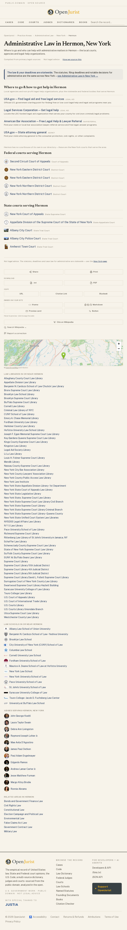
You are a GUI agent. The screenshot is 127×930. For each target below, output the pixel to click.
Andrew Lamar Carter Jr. (23, 769)
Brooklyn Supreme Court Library (21, 398)
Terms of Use (111, 917)
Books (83, 22)
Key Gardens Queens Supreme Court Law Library (29, 438)
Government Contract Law (18, 827)
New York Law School (20, 671)
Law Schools (63, 886)
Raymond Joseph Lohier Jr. (24, 735)
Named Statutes (65, 890)
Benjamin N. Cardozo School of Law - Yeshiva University (38, 634)
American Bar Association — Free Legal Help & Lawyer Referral (43, 121)
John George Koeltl (21, 716)
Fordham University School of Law (27, 660)
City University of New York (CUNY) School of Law (36, 644)
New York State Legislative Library (22, 493)
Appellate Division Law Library (20, 382)
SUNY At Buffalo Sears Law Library (23, 557)
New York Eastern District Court (30, 169)
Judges (48, 22)
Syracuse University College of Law (28, 692)
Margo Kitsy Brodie (21, 782)
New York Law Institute (16, 481)
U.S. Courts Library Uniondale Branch (23, 609)
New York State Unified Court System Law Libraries (31, 517)
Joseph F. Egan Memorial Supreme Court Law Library (31, 434)
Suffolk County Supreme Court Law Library (27, 553)
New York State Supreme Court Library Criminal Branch (33, 509)
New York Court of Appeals (27, 214)
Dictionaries (65, 22)
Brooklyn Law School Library (19, 394)
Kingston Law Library (15, 446)
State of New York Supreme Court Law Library (28, 549)
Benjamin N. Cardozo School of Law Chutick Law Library (34, 386)
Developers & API (101, 867)
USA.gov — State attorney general (25, 132)
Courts (34, 22)
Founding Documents (67, 895)
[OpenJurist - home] (63, 12)
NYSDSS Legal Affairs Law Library (22, 521)
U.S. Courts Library (14, 605)
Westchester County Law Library (21, 617)
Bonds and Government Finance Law (23, 801)
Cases (9, 22)
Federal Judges (64, 878)
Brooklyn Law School (20, 639)
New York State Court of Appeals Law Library (28, 489)
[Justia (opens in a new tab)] (11, 904)
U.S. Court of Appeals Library (19, 597)
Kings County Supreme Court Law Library (26, 442)
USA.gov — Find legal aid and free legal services (34, 99)
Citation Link (61, 294)
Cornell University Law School (25, 655)
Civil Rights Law (12, 805)
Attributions (94, 917)
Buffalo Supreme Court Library (20, 402)
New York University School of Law (27, 676)
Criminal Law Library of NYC (19, 410)
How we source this (72, 59)
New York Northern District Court (31, 185)
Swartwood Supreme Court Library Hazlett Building (31, 585)
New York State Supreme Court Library (24, 505)
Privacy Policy (12, 921)
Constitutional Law (14, 809)
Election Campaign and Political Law (23, 814)
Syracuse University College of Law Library (27, 589)
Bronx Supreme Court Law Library (22, 390)
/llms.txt (96, 872)
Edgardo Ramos (19, 762)
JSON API (97, 877)
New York (61, 35)
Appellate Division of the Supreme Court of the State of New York (51, 222)
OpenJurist (9, 35)
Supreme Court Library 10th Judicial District (27, 565)
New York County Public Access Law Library (27, 477)
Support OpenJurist (103, 888)
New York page (100, 261)
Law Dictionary (64, 873)
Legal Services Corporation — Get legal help (31, 110)
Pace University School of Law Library (24, 529)
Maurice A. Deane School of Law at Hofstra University (38, 666)
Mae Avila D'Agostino (22, 742)
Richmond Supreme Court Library (21, 533)
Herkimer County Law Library (19, 426)
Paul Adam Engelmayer (23, 755)
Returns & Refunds (73, 917)
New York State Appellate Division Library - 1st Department (35, 485)
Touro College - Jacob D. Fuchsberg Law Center (34, 698)
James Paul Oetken (21, 749)
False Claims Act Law (15, 822)
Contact (54, 917)
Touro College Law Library (18, 593)
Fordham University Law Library (20, 422)
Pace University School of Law (25, 682)
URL (21, 294)
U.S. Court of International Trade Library (25, 601)
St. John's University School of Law (27, 687)
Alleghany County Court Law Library (23, 378)
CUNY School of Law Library (19, 414)
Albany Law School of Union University (29, 629)
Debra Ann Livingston (22, 729)
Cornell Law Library (14, 406)
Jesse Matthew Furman (23, 775)
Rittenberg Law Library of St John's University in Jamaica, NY (35, 537)
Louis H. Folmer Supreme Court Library (24, 458)
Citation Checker (65, 903)
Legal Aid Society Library (17, 450)
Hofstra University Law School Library (24, 430)
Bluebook (103, 294)
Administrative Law (44, 35)
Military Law (10, 831)
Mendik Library (12, 462)
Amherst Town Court (23, 246)
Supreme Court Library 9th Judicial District (26, 573)
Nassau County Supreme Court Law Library (27, 466)
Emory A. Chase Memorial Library (21, 418)
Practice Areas (25, 35)
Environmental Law (14, 818)
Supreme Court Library (16, 561)
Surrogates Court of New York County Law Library (30, 581)
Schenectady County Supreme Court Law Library (30, 545)
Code (21, 22)
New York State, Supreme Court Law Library (27, 497)
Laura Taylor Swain (21, 722)
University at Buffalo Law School (27, 703)
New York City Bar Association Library (24, 469)
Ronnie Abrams (19, 789)
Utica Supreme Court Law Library (21, 613)
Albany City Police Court (25, 238)
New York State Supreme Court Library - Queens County (33, 513)
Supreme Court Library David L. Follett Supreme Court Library (36, 577)
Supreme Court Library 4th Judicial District (26, 569)
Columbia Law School (20, 650)
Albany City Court (21, 230)
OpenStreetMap (12, 368)
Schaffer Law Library (15, 541)
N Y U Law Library (13, 525)
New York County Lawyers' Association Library (28, 473)
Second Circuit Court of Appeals (30, 161)
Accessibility (37, 917)
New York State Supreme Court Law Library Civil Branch (33, 501)
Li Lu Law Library (13, 454)
